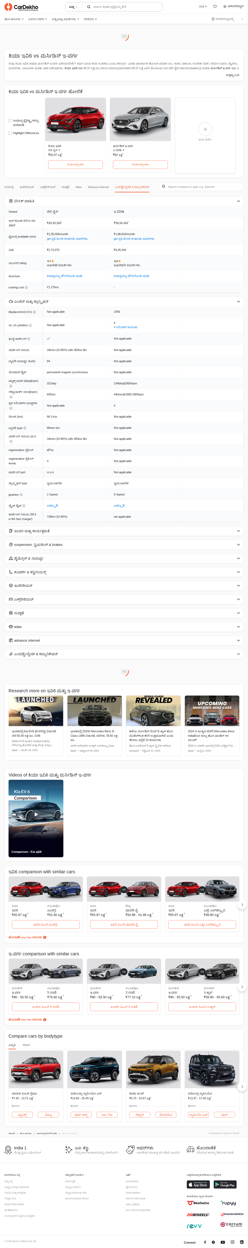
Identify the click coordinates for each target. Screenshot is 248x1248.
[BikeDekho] (198, 1203)
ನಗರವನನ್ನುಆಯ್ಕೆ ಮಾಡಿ (227, 18)
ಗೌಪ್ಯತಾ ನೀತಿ (10, 1198)
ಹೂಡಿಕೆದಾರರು (11, 1210)
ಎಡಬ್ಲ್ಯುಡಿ (52, 505)
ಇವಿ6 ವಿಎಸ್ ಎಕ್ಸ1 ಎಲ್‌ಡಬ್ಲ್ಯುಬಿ (202, 924)
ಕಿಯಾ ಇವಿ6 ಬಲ (74, 68)
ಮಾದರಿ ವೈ (132, 910)
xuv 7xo (107, 1114)
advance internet (98, 187)
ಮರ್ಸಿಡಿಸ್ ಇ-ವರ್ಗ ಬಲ (223, 68)
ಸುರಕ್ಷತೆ (65, 187)
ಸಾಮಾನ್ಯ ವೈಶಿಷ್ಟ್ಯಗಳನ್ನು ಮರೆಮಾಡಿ (26, 123)
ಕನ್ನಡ (201, 6)
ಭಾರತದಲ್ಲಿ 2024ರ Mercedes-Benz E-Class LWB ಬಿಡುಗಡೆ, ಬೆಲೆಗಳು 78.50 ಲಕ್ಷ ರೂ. (94, 736)
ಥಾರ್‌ (224, 1114)
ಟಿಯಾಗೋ (165, 1114)
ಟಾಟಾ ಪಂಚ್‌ (136, 1093)
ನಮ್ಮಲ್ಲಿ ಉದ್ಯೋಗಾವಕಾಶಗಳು (16, 1187)
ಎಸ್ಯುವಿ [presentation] (12, 1045)
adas (79, 187)
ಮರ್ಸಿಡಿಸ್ (209, 988)
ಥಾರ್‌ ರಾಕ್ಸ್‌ (81, 1114)
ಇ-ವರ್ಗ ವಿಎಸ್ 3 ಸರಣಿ (124, 1006)
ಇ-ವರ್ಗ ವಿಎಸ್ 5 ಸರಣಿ (45, 1006)
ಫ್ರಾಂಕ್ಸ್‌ (22, 1114)
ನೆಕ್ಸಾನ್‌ (140, 1114)
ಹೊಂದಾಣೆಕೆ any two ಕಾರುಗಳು (25, 937)
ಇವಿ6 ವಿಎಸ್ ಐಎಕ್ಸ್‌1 (46, 924)
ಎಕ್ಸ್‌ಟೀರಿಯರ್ (47, 187)
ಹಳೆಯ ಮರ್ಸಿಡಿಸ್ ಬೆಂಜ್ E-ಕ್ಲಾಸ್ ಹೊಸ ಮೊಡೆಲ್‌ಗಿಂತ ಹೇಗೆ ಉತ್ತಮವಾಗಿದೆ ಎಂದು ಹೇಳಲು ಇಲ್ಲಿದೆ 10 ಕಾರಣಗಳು (151, 736)
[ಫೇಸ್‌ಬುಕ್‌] (205, 1242)
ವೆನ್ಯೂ (48, 1114)
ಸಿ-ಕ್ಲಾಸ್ (208, 992)
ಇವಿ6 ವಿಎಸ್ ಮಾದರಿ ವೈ (124, 924)
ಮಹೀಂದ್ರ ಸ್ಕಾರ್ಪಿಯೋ (200, 1093)
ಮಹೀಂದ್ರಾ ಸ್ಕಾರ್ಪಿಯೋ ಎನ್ (86, 1093)
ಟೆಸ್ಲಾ (128, 905)
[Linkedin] (242, 1242)
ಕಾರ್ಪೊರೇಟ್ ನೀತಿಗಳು (14, 1204)
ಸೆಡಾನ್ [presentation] (26, 1045)
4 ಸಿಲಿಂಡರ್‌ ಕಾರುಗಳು (126, 327)
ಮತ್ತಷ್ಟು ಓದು (232, 74)
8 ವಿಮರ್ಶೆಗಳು (64, 265)
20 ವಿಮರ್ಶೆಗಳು (131, 265)
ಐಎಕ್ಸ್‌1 (51, 910)
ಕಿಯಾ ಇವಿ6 (54, 146)
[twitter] (213, 1242)
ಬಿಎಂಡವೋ (53, 905)
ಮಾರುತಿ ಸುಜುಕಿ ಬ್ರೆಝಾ (24, 1093)
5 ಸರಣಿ (52, 992)
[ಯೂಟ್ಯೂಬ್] (223, 1242)
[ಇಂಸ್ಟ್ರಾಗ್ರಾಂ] (232, 1242)
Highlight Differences (26, 133)
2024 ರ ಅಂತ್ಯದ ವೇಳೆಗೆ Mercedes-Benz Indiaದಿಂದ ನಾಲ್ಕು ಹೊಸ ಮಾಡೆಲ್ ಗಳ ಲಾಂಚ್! (211, 736)
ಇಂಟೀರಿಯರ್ (27, 187)
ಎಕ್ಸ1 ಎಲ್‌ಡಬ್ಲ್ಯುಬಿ (214, 910)
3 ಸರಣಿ (130, 992)
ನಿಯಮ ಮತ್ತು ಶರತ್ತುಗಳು (15, 1192)
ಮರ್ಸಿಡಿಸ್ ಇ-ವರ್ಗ (123, 146)
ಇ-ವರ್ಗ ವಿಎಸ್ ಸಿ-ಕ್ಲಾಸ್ (202, 1006)
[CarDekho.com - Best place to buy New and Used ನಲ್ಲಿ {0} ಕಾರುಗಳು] (21, 7)
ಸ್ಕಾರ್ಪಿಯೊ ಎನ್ (198, 1114)
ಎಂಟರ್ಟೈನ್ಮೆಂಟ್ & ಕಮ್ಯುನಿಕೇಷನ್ (132, 187)
